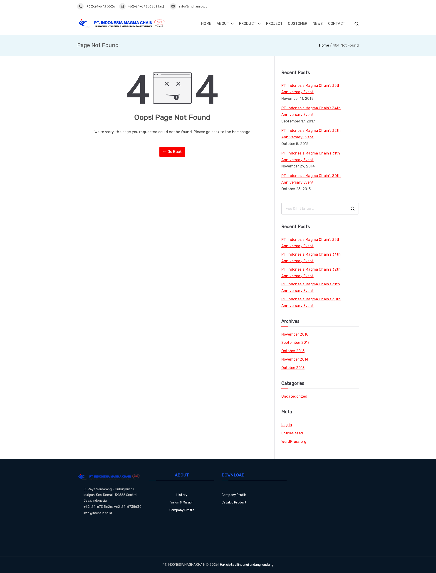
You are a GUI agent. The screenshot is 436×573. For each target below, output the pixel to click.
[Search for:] (320, 208)
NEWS (318, 23)
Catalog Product (234, 502)
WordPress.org (293, 441)
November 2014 (294, 359)
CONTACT (336, 23)
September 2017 (295, 342)
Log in (286, 425)
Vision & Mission (182, 502)
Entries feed (292, 433)
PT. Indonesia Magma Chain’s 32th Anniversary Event (311, 133)
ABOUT (223, 23)
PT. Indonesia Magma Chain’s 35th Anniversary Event (310, 88)
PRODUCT (247, 23)
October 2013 (293, 368)
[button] (231, 23)
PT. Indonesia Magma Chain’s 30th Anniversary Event (311, 179)
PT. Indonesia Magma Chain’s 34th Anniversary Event (311, 111)
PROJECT (274, 23)
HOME (206, 23)
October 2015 (293, 351)
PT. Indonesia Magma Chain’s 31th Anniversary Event (310, 156)
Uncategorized (294, 396)
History (181, 495)
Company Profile (181, 510)
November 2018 (294, 334)
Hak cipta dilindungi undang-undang (246, 565)
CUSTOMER (297, 23)
